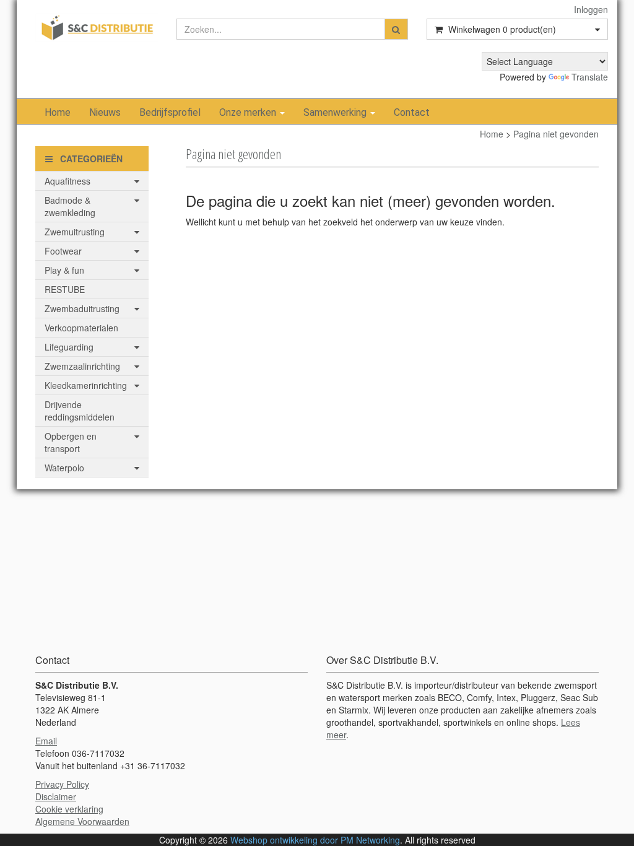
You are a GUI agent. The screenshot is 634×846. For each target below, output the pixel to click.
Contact (412, 112)
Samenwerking (336, 112)
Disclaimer (55, 796)
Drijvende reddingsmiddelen (80, 410)
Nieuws (105, 112)
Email (46, 741)
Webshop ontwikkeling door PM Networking (315, 840)
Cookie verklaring (69, 809)
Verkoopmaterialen (81, 327)
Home (58, 112)
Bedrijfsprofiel (170, 112)
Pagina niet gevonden (556, 134)
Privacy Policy (62, 784)
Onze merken (249, 112)
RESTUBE (65, 289)
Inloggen (591, 9)
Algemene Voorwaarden (82, 821)
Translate (589, 77)
